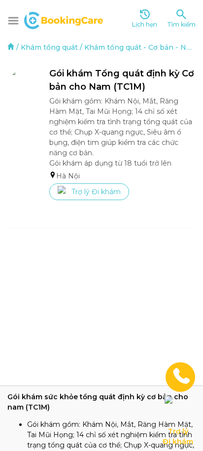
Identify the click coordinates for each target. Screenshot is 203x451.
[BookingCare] (63, 19)
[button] (13, 21)
